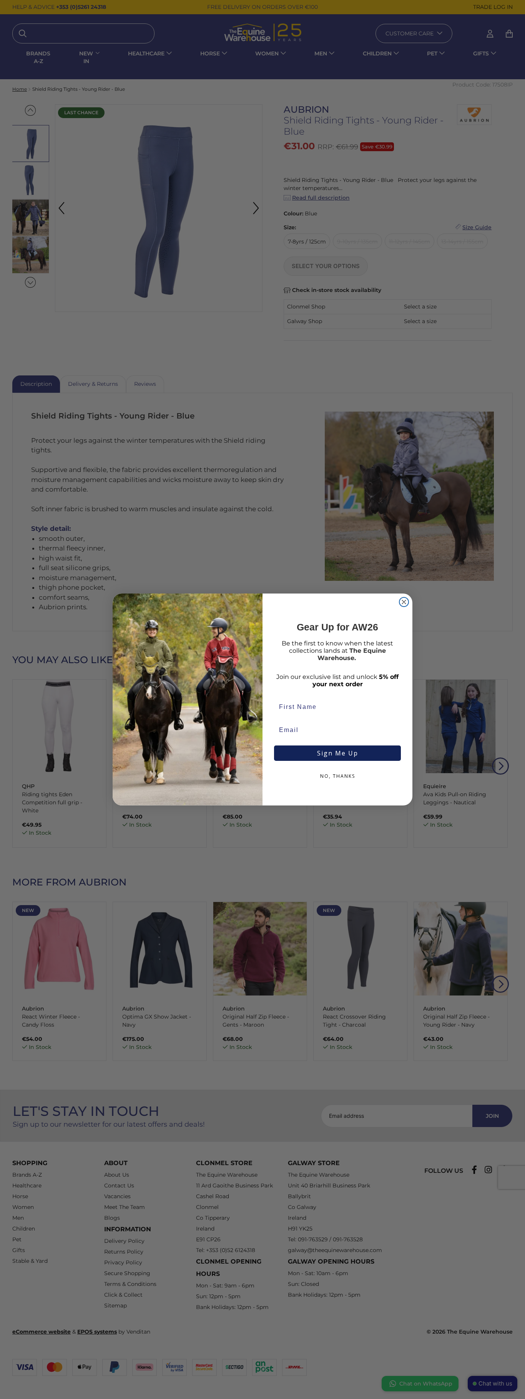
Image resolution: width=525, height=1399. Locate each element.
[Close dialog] (404, 602)
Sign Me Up (337, 753)
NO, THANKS (337, 776)
